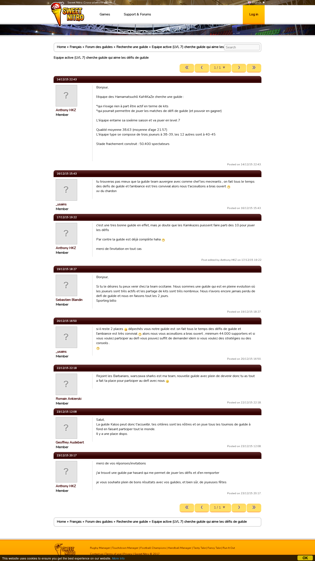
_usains (61, 204)
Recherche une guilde (132, 47)
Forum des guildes (99, 47)
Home (61, 47)
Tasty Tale (199, 548)
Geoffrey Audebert (70, 442)
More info (118, 558)
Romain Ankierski (68, 398)
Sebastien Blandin (69, 299)
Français (76, 47)
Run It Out (229, 548)
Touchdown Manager (125, 548)
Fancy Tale (214, 548)
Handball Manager (179, 548)
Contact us (96, 554)
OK (305, 557)
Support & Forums (137, 14)
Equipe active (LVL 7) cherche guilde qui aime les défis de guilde (199, 47)
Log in (253, 14)
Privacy (127, 554)
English (256, 2)
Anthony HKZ (66, 110)
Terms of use (113, 554)
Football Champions (153, 548)
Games (105, 14)
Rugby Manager (100, 548)
